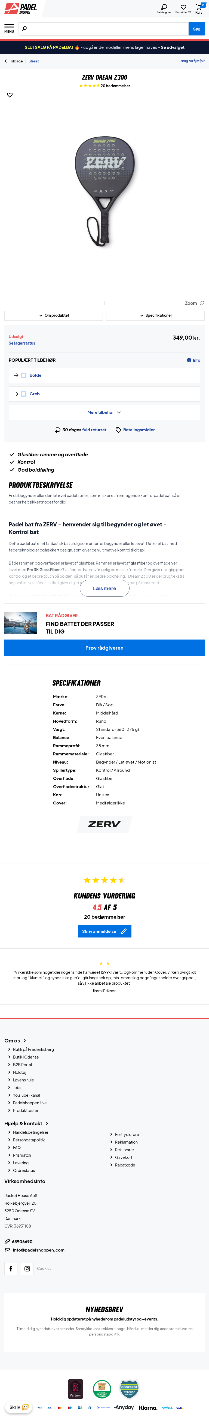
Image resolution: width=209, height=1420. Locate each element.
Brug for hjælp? (193, 61)
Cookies (44, 1268)
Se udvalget (173, 47)
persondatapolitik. (104, 1334)
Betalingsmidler (139, 429)
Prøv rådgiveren (104, 647)
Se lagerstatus (22, 342)
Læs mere (104, 588)
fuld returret (94, 429)
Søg (196, 28)
